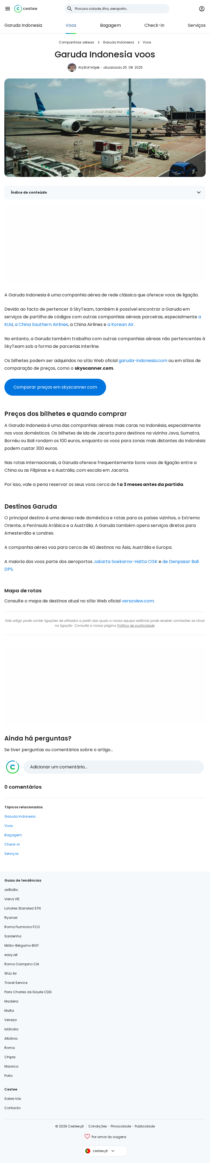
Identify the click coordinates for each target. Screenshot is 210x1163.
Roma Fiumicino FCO (22, 927)
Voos (71, 25)
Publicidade (145, 1126)
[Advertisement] (105, 244)
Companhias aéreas (76, 42)
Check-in (154, 25)
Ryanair (11, 917)
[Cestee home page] (25, 9)
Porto (8, 1075)
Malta (9, 1010)
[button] (7, 8)
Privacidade (121, 1126)
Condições (97, 1126)
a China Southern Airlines (41, 324)
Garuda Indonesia (23, 25)
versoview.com (138, 601)
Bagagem (110, 25)
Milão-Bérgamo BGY (21, 945)
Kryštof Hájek (89, 67)
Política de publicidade (135, 625)
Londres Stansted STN (22, 908)
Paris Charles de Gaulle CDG (28, 992)
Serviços (197, 25)
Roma (9, 1047)
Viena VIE (11, 899)
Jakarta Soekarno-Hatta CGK (126, 561)
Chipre (9, 1057)
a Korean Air (120, 324)
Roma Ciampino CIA (21, 964)
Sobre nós (12, 1098)
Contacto (12, 1108)
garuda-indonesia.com (143, 360)
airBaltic (11, 889)
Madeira (11, 1001)
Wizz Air (10, 973)
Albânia (11, 1038)
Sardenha (12, 936)
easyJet (11, 954)
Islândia (11, 1029)
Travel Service (15, 982)
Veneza (10, 1020)
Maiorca (11, 1066)
